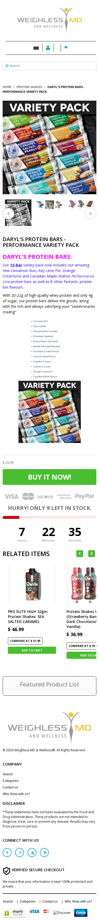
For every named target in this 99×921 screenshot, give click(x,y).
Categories (10, 781)
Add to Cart (32, 650)
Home (7, 87)
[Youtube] (31, 852)
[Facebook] (7, 852)
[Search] (7, 65)
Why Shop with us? (16, 794)
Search (8, 774)
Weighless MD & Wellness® (34, 750)
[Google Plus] (19, 852)
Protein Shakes (29, 87)
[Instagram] (44, 852)
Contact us (10, 787)
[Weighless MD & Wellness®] (49, 18)
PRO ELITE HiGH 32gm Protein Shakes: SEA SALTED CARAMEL (28, 616)
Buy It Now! (49, 477)
